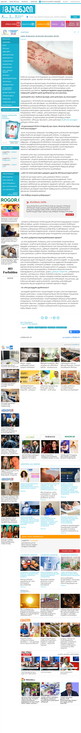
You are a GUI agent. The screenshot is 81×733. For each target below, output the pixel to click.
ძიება (75, 17)
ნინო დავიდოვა (8, 177)
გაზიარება (76, 331)
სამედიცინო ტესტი (9, 102)
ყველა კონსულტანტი (13, 193)
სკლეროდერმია (61, 327)
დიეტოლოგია (7, 64)
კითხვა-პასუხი (7, 148)
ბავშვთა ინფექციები (9, 159)
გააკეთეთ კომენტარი (71, 337)
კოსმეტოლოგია (8, 85)
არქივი (5, 143)
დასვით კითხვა (67, 551)
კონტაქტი (34, 1)
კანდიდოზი (51, 327)
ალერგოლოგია (8, 61)
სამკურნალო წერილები (29, 555)
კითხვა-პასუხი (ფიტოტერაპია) (32, 536)
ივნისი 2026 (14, 143)
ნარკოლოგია (7, 67)
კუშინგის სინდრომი (59, 272)
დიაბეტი (30, 327)
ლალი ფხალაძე (8, 180)
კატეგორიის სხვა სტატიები (30, 464)
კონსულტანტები (8, 174)
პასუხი (68, 214)
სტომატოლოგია (8, 55)
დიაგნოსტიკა (7, 105)
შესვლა (65, 1)
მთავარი (4, 1)
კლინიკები (4, 17)
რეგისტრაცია (75, 1)
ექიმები (11, 17)
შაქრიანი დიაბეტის (69, 120)
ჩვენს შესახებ (14, 1)
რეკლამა (25, 1)
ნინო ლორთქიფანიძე (10, 186)
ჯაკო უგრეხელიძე (8, 189)
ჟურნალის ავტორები (9, 110)
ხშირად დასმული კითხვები (50, 1)
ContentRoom (71, 344)
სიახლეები (6, 42)
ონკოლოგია (7, 81)
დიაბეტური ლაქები (41, 327)
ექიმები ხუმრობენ (9, 92)
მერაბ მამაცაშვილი (9, 183)
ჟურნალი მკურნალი (19, 17)
